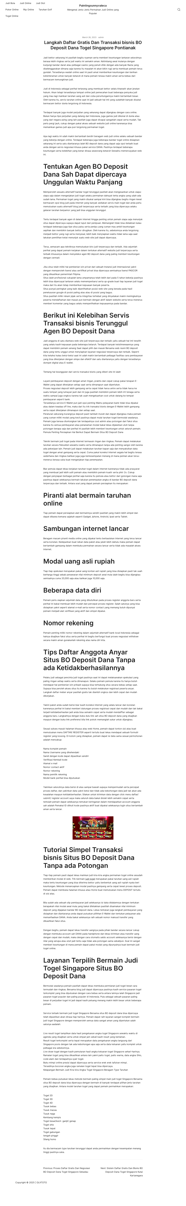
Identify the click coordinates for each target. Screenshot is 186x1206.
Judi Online (25, 3)
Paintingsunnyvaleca (93, 5)
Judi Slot (40, 3)
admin (101, 37)
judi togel (90, 878)
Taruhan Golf (45, 9)
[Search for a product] (179, 9)
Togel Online (11, 16)
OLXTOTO (42, 1182)
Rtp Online (28, 9)
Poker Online (12, 9)
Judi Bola (10, 3)
